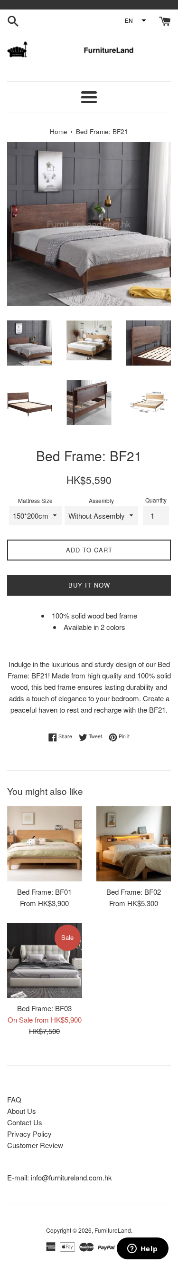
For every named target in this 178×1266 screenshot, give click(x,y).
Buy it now (89, 585)
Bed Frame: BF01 (44, 892)
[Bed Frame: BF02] (133, 843)
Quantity (156, 500)
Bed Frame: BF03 (44, 1008)
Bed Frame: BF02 (133, 892)
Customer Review (35, 1145)
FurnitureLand (112, 1230)
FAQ (14, 1099)
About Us (21, 1111)
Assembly (101, 500)
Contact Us (24, 1122)
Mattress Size (35, 500)
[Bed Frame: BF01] (44, 843)
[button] (135, 20)
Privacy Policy (29, 1134)
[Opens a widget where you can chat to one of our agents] (142, 1249)
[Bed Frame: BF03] (44, 960)
